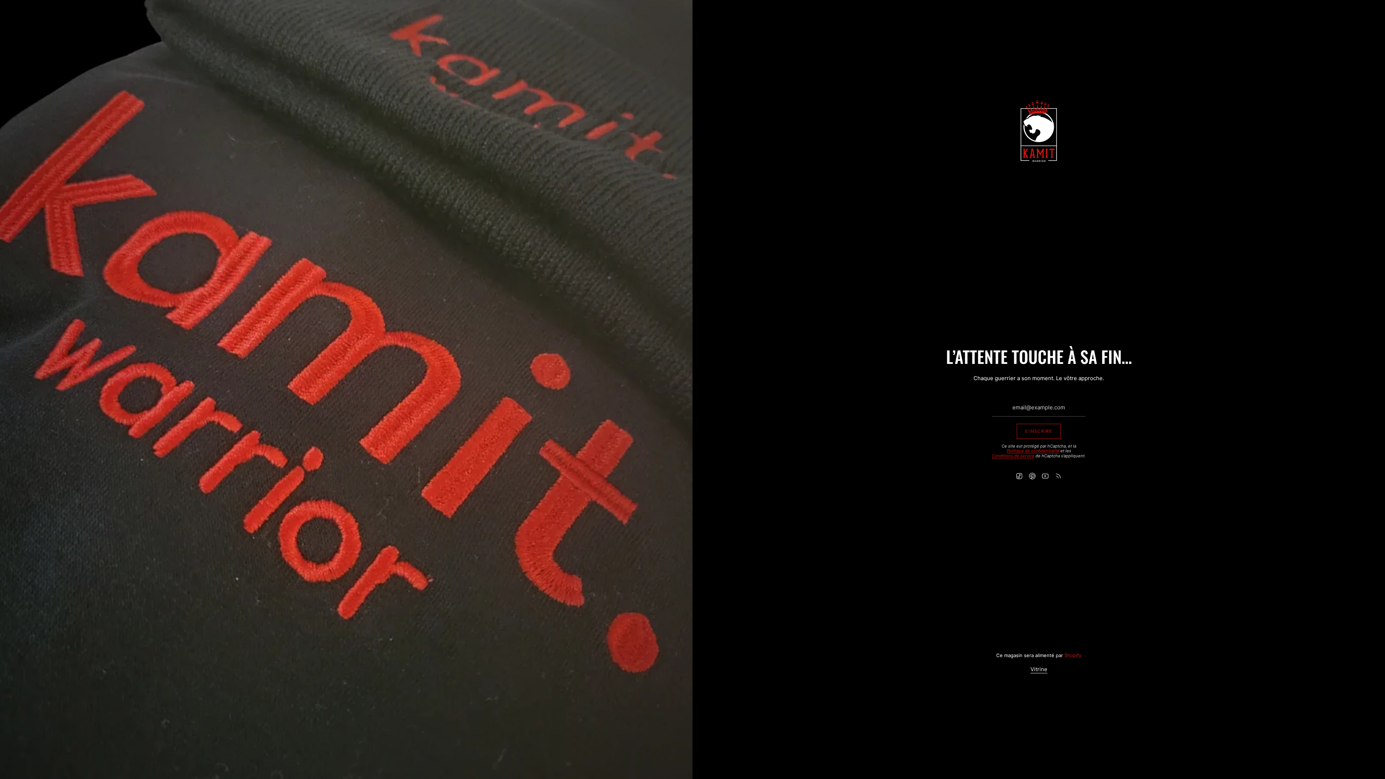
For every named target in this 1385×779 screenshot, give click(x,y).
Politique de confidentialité (1033, 450)
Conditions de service (1013, 455)
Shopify (1072, 655)
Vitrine (1038, 669)
